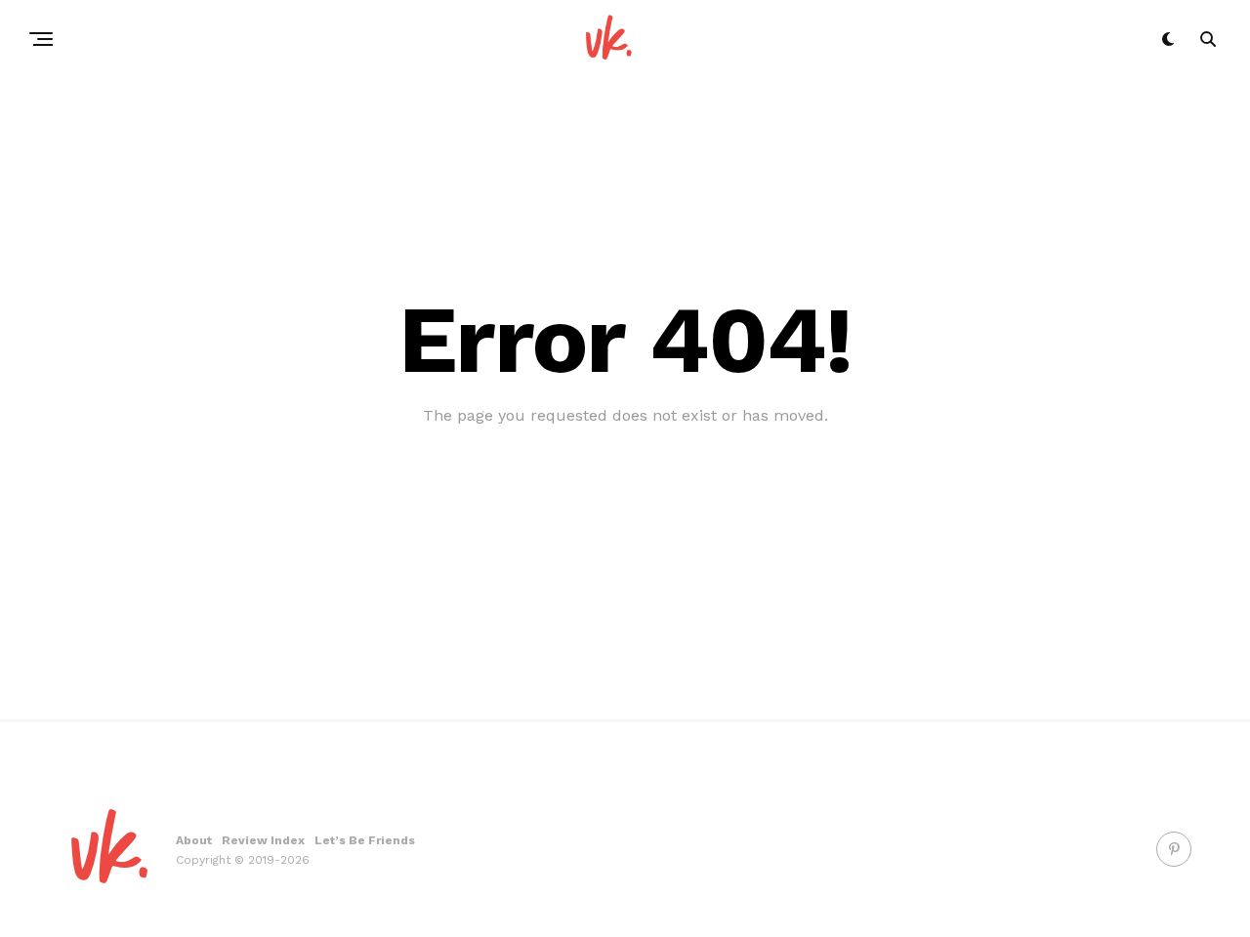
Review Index (263, 840)
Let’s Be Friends (364, 840)
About (194, 840)
